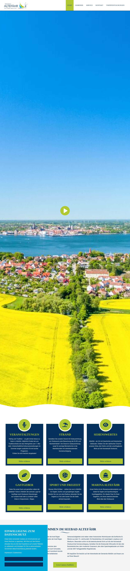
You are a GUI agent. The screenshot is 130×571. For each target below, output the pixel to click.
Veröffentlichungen (115, 5)
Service (89, 5)
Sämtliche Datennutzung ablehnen (23, 564)
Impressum (8, 553)
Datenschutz (17, 553)
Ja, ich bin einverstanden (24, 559)
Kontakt (99, 5)
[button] (65, 207)
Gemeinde (79, 5)
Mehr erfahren (24, 461)
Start (69, 5)
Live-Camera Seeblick (65, 565)
